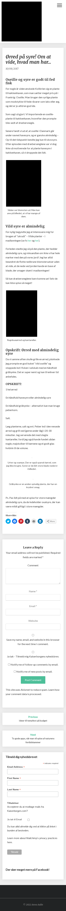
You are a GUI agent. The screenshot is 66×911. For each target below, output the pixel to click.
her (29, 240)
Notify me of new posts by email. (34, 671)
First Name (14, 778)
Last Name (14, 789)
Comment (33, 565)
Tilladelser (13, 803)
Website (33, 620)
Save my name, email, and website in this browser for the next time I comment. (33, 641)
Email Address (16, 766)
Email (33, 606)
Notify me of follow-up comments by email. (34, 664)
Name (33, 591)
